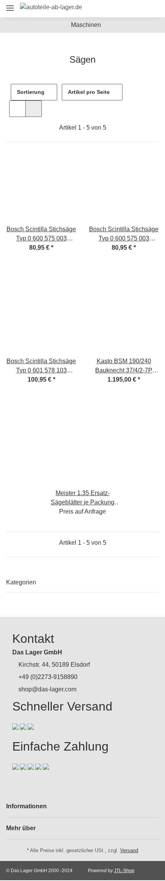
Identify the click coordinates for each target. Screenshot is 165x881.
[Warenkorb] (151, 9)
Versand (129, 850)
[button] (109, 9)
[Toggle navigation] (10, 5)
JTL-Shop (124, 870)
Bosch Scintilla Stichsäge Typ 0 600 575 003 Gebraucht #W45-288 (41, 234)
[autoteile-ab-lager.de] (51, 7)
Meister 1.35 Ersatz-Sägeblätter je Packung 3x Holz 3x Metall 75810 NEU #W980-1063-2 (83, 498)
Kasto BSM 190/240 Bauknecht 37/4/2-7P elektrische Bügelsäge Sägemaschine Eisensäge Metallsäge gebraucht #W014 (124, 366)
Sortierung (31, 92)
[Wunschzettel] (138, 9)
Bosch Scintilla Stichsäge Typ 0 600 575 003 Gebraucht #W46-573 (123, 234)
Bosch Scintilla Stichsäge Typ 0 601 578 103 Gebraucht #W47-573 (41, 366)
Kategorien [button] (21, 582)
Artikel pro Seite (89, 92)
